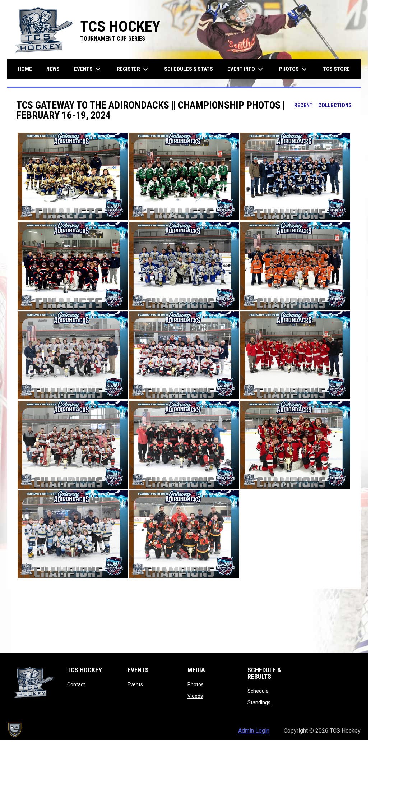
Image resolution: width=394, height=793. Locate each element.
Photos (195, 684)
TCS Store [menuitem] (339, 68)
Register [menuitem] (133, 69)
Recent (303, 105)
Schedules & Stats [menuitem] (188, 69)
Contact (76, 684)
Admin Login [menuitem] (253, 730)
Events (135, 684)
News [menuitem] (53, 69)
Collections (335, 105)
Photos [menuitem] (294, 69)
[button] (73, 177)
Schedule (258, 691)
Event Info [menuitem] (246, 69)
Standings (258, 702)
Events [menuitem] (88, 69)
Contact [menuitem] (375, 69)
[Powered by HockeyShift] (14, 730)
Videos (195, 696)
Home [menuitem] (25, 69)
